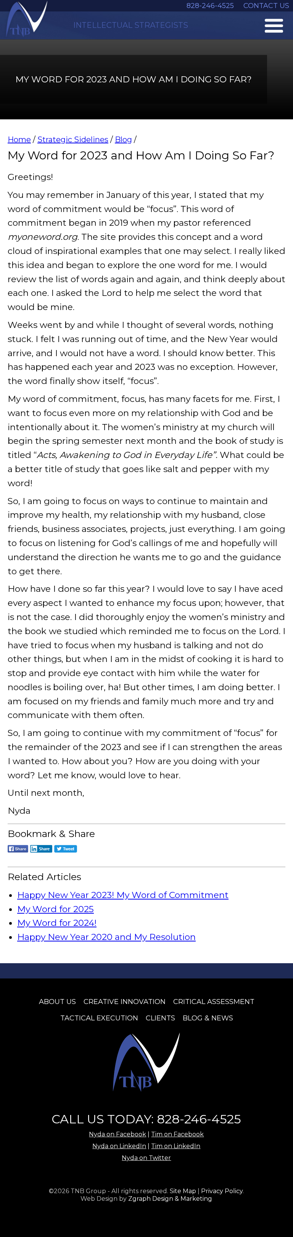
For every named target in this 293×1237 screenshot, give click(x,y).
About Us (57, 1002)
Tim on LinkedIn (175, 1146)
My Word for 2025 (55, 909)
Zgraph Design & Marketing (170, 1198)
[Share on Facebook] (18, 854)
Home (19, 139)
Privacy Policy (222, 1191)
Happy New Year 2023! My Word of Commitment (123, 895)
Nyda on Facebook (117, 1134)
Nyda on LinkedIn (119, 1146)
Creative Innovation (125, 1002)
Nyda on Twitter (146, 1157)
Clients (160, 1018)
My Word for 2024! (57, 922)
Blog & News (208, 1018)
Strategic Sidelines (72, 139)
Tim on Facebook (177, 1134)
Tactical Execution (99, 1018)
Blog (123, 139)
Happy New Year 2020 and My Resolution (106, 937)
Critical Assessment (213, 1002)
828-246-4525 (210, 6)
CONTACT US (266, 6)
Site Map (183, 1191)
